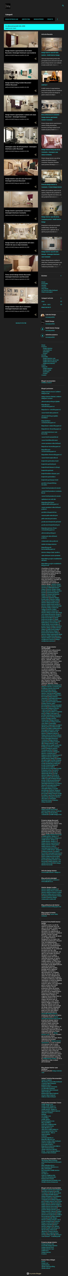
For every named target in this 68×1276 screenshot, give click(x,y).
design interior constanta (49, 751)
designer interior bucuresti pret (52, 1189)
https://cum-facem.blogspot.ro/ (50, 446)
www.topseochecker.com (49, 1131)
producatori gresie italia (48, 768)
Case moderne (47, 350)
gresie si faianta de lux (53, 778)
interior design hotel (52, 601)
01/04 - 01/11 (46, 304)
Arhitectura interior (49, 363)
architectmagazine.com (48, 1107)
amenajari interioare (54, 853)
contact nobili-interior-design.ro (51, 849)
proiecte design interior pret (50, 1209)
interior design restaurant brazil (51, 606)
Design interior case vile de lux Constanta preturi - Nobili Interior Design (51, 219)
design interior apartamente (50, 843)
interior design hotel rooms (49, 602)
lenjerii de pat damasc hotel (49, 480)
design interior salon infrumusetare (48, 704)
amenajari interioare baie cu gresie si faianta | (50, 786)
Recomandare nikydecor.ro (49, 1167)
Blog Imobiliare (46, 1122)
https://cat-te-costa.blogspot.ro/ (51, 409)
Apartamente (45, 1265)
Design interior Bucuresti (51, 360)
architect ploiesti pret (47, 715)
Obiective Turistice (47, 1112)
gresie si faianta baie (47, 1221)
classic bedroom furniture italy (49, 620)
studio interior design (48, 758)
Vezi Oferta (44, 288)
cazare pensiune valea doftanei (51, 443)
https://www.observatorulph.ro (50, 1146)
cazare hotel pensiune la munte (51, 488)
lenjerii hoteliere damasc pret (50, 473)
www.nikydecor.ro (47, 881)
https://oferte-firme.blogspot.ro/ (51, 429)
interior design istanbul (49, 801)
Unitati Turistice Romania (49, 1087)
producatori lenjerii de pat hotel (51, 522)
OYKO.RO (44, 1136)
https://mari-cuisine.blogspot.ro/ (51, 426)
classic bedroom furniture (49, 618)
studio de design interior (49, 544)
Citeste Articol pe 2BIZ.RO (49, 1149)
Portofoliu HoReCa (47, 1144)
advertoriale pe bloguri (48, 533)
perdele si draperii (47, 1191)
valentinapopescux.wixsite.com (51, 1180)
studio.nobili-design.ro (48, 1106)
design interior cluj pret (48, 1211)
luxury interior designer (49, 1225)
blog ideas (51, 1234)
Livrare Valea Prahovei (48, 1095)
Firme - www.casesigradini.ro (50, 1151)
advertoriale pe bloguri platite (50, 401)
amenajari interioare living (49, 848)
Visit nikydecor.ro (46, 1128)
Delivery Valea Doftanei (48, 1097)
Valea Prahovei (45, 1092)
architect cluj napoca (51, 713)
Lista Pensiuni (45, 1134)
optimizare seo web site (48, 499)
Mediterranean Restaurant (49, 1182)
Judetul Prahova (46, 1085)
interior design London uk (49, 889)
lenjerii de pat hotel (47, 470)
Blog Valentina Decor (47, 1165)
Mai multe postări (21, 323)
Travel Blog (45, 1117)
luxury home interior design (50, 632)
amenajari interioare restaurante (48, 724)
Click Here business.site (48, 1177)
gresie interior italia (47, 767)
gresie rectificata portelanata (50, 780)
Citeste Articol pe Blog (48, 1266)
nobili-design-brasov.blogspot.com (47, 1120)
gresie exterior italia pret (49, 774)
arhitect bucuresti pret (54, 685)
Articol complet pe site (48, 1143)
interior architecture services (51, 638)
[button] (35, 59)
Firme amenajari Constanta (49, 880)
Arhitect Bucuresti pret (50, 361)
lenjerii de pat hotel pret (48, 464)
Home (43, 282)
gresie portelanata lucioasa (49, 782)
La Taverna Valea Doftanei (49, 290)
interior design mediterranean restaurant (49, 610)
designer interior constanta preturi (49, 749)
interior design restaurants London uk (49, 898)
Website (43, 1114)
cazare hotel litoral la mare (49, 440)
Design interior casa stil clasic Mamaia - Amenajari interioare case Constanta (50, 254)
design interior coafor (48, 846)
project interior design (48, 626)
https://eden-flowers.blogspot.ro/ (51, 454)
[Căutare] (63, 6)
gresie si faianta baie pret (49, 771)
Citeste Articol (45, 1268)
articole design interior (48, 811)
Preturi (45, 353)
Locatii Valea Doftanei (48, 1088)
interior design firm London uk (51, 891)
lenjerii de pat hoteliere (48, 477)
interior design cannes (48, 637)
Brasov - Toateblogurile (53, 1236)
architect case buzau (48, 795)
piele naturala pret (53, 1228)
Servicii (43, 285)
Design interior (38, 19)
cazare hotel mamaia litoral (49, 437)
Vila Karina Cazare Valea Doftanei (51, 1082)
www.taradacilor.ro (47, 1138)
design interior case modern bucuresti (51, 862)
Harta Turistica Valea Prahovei (50, 1111)
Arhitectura (26, 19)
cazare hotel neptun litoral (49, 458)
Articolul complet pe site (48, 1124)
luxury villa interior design (49, 631)
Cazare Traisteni (46, 1080)
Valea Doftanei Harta (47, 1148)
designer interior (52, 733)
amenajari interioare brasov (48, 799)
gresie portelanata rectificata (50, 763)
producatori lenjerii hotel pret (50, 525)
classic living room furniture (50, 624)
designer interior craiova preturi (50, 709)
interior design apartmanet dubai (51, 634)
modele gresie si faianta (52, 762)
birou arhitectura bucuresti (50, 856)
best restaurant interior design (50, 616)
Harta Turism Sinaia (47, 1126)
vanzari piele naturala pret (49, 515)
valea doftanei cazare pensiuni (50, 555)
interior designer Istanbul (50, 1223)
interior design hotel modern (50, 604)
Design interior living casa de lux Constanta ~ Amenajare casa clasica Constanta (50, 152)
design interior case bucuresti (49, 692)
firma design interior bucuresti (51, 1207)
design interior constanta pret (51, 1212)
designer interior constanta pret (51, 686)
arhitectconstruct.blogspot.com (51, 906)
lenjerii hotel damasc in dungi (50, 467)
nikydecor (44, 1231)
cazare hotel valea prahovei (49, 413)
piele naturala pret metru (49, 518)
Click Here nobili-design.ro (49, 1129)
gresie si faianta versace (51, 769)
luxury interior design (53, 1204)
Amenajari (46, 351)
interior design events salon (50, 612)
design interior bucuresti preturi (48, 690)
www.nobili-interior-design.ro (50, 872)
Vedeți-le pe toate (10, 28)
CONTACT (44, 85)
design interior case (51, 743)
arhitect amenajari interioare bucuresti (51, 736)
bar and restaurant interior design (51, 613)
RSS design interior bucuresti (51, 864)
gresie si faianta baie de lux (49, 772)
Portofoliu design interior (49, 1245)
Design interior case (11, 19)
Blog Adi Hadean (46, 1168)
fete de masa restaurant (48, 1229)
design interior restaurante (49, 844)
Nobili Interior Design (49, 1058)
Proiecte (50, 19)
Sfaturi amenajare (47, 292)
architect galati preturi (54, 728)
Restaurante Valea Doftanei (49, 1090)
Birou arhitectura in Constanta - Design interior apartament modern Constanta (50, 117)
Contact (43, 287)
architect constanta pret (49, 1198)
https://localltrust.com (48, 1139)
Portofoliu (44, 283)
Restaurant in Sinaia (47, 1178)
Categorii (44, 366)
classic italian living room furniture (51, 621)
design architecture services (50, 640)
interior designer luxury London (51, 892)
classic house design (53, 629)
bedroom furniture (47, 617)
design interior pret (51, 1201)
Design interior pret (47, 1247)
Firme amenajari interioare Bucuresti (50, 1017)
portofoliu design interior (49, 1013)
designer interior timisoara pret (51, 755)
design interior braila (55, 793)
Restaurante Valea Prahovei (49, 1093)
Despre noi (44, 1263)
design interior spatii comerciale (51, 745)
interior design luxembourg (51, 636)
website (43, 382)
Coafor (43, 365)
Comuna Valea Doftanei (48, 1083)
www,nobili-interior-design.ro (50, 838)
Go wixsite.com (46, 1116)
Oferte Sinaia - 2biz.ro (48, 1133)
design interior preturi (48, 735)
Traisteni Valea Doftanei (48, 1153)
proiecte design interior (54, 701)
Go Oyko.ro (44, 1173)
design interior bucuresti (49, 809)
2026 (42, 301)
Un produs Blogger (35, 1273)
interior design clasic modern (50, 552)
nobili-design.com (55, 814)
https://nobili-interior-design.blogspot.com (50, 1195)
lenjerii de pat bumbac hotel (49, 461)
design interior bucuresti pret (51, 1213)
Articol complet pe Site (48, 1175)
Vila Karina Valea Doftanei (49, 1160)
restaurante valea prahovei (49, 541)
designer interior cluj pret (49, 757)
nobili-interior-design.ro (50, 836)
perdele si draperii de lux (48, 512)
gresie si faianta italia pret (49, 765)
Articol (49, 382)
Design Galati (47, 370)
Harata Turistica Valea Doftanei (51, 1141)
